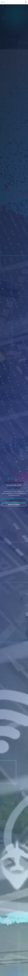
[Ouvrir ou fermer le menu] (25, 2)
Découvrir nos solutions (14, 504)
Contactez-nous (13, 500)
